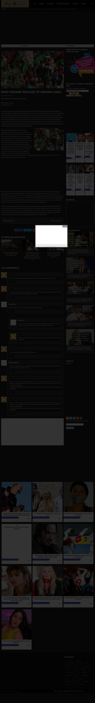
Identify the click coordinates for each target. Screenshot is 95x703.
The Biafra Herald (53, 246)
